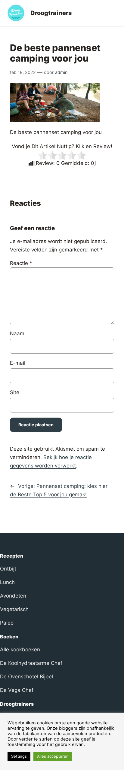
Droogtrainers (51, 13)
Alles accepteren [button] (53, 756)
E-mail (17, 363)
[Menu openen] (113, 13)
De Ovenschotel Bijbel (26, 677)
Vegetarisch (14, 609)
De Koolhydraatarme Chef (31, 663)
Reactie (21, 263)
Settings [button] (19, 756)
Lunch (7, 582)
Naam (17, 333)
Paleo (7, 623)
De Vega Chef (16, 690)
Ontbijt (8, 569)
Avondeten (13, 596)
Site (14, 392)
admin (61, 72)
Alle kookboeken (20, 650)
